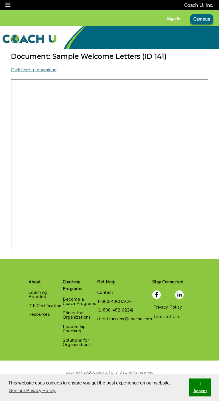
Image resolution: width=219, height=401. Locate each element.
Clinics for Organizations (77, 315)
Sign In (173, 18)
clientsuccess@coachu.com (124, 319)
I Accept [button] (200, 387)
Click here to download (33, 70)
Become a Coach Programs (79, 301)
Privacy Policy (167, 307)
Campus (201, 19)
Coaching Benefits (38, 295)
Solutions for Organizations (77, 342)
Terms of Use (167, 316)
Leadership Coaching (74, 329)
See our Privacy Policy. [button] (32, 390)
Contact (105, 292)
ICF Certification (45, 306)
